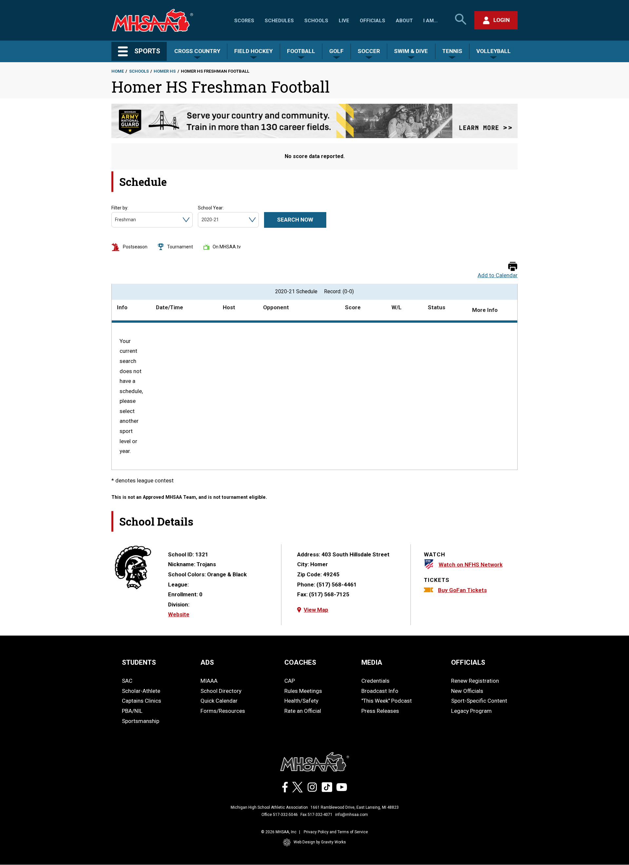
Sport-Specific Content (479, 700)
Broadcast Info (379, 691)
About (404, 21)
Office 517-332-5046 (279, 814)
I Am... (430, 21)
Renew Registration (475, 680)
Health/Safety (301, 700)
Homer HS (165, 71)
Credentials (375, 680)
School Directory (220, 691)
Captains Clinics (141, 700)
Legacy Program (471, 711)
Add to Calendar (498, 275)
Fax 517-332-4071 (316, 814)
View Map (316, 609)
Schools (316, 21)
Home (117, 71)
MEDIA (371, 662)
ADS (207, 662)
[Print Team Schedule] (513, 266)
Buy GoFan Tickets (462, 590)
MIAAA (209, 680)
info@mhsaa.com (351, 814)
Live (344, 21)
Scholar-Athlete (141, 691)
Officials (372, 21)
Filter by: (119, 207)
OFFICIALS (468, 662)
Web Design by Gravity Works (320, 842)
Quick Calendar (219, 700)
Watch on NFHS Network (471, 564)
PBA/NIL (132, 711)
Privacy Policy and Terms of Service (336, 832)
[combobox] (115, 220)
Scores (244, 21)
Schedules (279, 21)
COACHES (300, 662)
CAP (289, 680)
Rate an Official (302, 711)
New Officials (467, 691)
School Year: (211, 207)
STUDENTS (139, 662)
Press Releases (380, 711)
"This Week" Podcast (386, 700)
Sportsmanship (140, 721)
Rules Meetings (303, 691)
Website (178, 614)
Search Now (295, 219)
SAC (127, 680)
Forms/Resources (222, 711)
